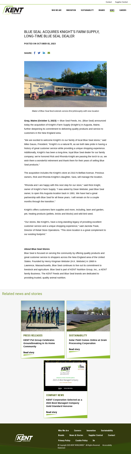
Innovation (71, 10)
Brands (102, 10)
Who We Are (56, 10)
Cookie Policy (81, 440)
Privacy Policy (64, 440)
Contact (109, 2)
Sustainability (87, 10)
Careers (122, 10)
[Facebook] (35, 53)
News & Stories (76, 435)
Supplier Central (121, 2)
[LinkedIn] (44, 53)
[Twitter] (39, 53)
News (112, 10)
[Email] (49, 53)
